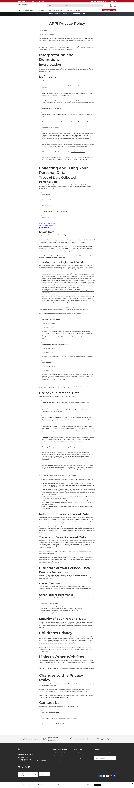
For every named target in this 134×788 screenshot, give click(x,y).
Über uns (69, 10)
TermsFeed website (78, 309)
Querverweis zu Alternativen (61, 755)
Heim (19, 10)
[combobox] (75, 5)
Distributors (77, 10)
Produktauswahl (28, 10)
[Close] (132, 783)
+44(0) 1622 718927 (23, 757)
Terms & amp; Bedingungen (81, 758)
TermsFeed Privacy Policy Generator (65, 49)
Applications (40, 10)
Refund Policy (57, 761)
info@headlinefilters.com (25, 759)
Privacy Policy (86, 785)
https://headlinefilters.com (78, 152)
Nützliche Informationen (55, 10)
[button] (115, 5)
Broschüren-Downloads (59, 752)
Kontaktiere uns (78, 755)
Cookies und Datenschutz (81, 761)
